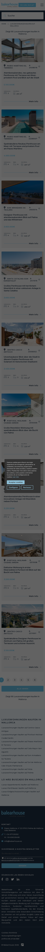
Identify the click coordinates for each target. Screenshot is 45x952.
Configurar (13, 487)
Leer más (16, 477)
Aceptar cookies (16, 482)
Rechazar (27, 487)
